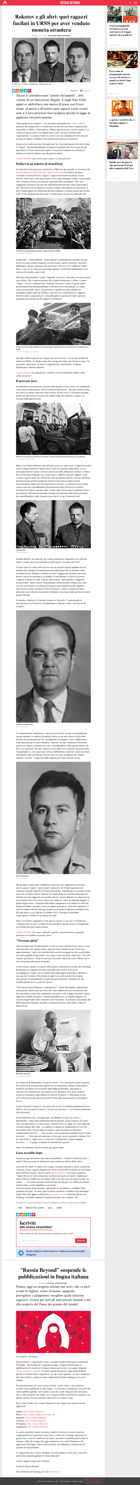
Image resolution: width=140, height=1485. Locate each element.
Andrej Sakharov (59, 1173)
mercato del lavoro (35, 1208)
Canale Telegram (36, 1412)
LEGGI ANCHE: (23, 159)
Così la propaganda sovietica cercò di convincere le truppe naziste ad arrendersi (120, 30)
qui (67, 1481)
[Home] (5, 3)
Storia (34, 35)
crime (59, 1208)
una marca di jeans (58, 1194)
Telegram (86, 91)
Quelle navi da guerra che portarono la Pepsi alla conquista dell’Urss (121, 165)
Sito (25, 1412)
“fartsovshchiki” (78, 124)
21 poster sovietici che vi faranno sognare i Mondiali (122, 123)
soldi (50, 1208)
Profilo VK (50, 1415)
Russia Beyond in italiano (28, 1371)
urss (20, 1208)
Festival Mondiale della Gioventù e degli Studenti (38, 172)
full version (54, 1472)
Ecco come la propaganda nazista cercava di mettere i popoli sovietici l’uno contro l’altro (120, 77)
